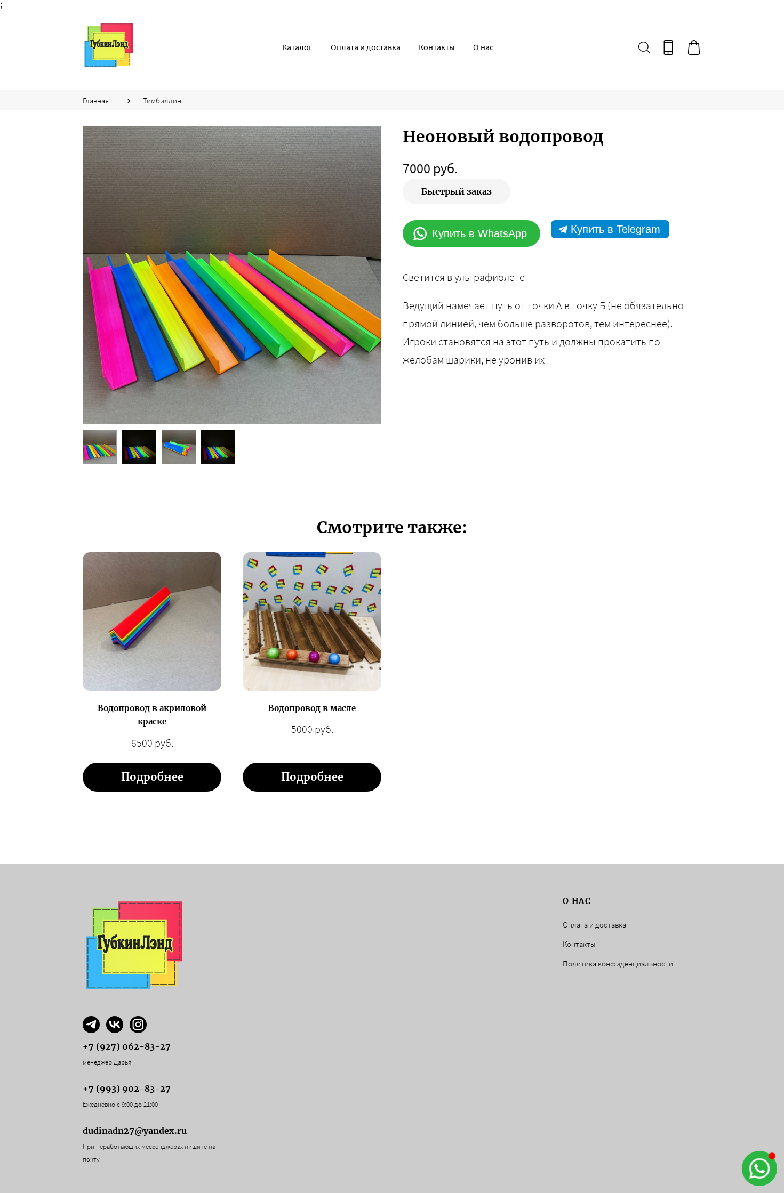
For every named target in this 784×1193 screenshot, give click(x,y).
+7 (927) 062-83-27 (127, 1046)
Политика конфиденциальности (618, 963)
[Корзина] (693, 47)
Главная (96, 100)
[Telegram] (91, 1024)
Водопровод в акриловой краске (152, 715)
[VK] (114, 1024)
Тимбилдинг (164, 100)
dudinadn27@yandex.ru (135, 1130)
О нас (483, 47)
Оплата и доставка (366, 47)
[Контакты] (668, 47)
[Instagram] (138, 1024)
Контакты (437, 47)
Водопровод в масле (312, 708)
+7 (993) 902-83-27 (127, 1088)
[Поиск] (644, 47)
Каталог (297, 47)
